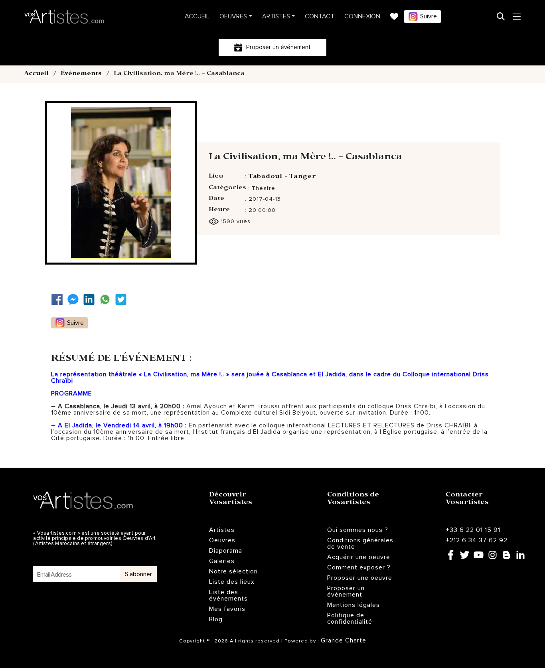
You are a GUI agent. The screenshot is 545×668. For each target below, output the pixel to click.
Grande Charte (343, 640)
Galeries (222, 561)
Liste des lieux (232, 582)
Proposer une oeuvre (359, 578)
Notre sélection (233, 571)
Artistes (276, 16)
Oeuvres (233, 16)
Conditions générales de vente (360, 543)
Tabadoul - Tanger (282, 177)
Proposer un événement (346, 591)
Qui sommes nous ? (357, 530)
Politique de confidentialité (349, 618)
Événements (81, 74)
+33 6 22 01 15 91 (473, 530)
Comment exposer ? (359, 567)
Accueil (197, 16)
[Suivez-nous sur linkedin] (91, 299)
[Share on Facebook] (59, 299)
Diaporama (225, 550)
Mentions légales (353, 605)
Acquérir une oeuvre (358, 557)
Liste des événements (228, 595)
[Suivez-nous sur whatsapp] (107, 299)
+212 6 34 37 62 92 (476, 540)
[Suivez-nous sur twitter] (123, 299)
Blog (216, 619)
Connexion (362, 16)
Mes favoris (227, 609)
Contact (319, 16)
